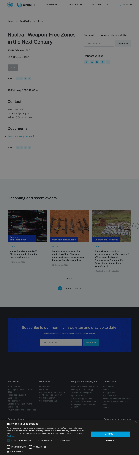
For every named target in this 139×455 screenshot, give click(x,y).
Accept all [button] (110, 434)
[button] (47, 451)
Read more (11, 436)
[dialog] (69, 437)
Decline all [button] (110, 440)
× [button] (136, 422)
